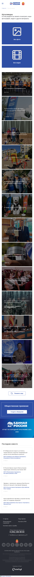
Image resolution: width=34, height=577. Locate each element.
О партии (5, 519)
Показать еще (18, 393)
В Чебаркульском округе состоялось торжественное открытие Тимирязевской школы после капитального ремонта (15, 452)
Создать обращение (17, 412)
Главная (4, 8)
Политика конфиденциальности (17, 558)
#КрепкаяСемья (7, 504)
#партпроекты (22, 456)
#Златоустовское (11, 487)
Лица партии (22, 519)
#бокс (4, 488)
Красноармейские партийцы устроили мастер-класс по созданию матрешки (16, 499)
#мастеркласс (19, 502)
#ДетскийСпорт (25, 487)
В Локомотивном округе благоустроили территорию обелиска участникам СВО (14, 468)
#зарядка (8, 488)
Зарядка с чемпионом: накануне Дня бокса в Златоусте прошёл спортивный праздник (16, 484)
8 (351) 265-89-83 (17, 532)
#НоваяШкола (6, 458)
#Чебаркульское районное (13, 456)
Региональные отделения (7, 522)
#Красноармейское (11, 502)
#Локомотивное (10, 472)
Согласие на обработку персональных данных (17, 561)
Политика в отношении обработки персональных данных (17, 559)
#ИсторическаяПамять (8, 473)
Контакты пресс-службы (10, 525)
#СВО (15, 473)
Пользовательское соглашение (17, 557)
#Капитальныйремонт (15, 458)
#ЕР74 (4, 456)
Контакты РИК (22, 521)
